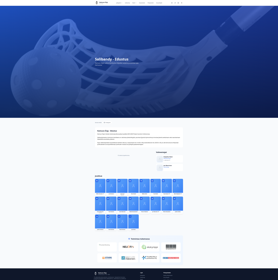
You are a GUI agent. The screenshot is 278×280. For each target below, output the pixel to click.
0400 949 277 (167, 160)
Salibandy (127, 3)
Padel (133, 3)
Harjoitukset (142, 3)
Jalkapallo (118, 3)
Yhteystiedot (151, 3)
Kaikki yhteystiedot (167, 275)
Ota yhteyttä (159, 3)
